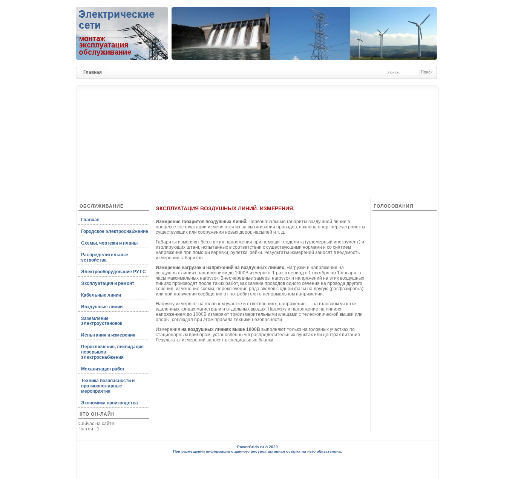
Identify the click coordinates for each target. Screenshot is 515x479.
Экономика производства (109, 403)
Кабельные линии (101, 295)
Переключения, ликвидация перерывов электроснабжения (112, 352)
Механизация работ (103, 369)
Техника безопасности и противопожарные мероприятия (108, 386)
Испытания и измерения (108, 335)
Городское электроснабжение (114, 231)
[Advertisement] (257, 138)
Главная (92, 72)
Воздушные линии (102, 306)
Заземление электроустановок (101, 321)
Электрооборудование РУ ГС (113, 271)
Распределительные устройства (104, 257)
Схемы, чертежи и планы (109, 243)
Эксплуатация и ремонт (107, 283)
